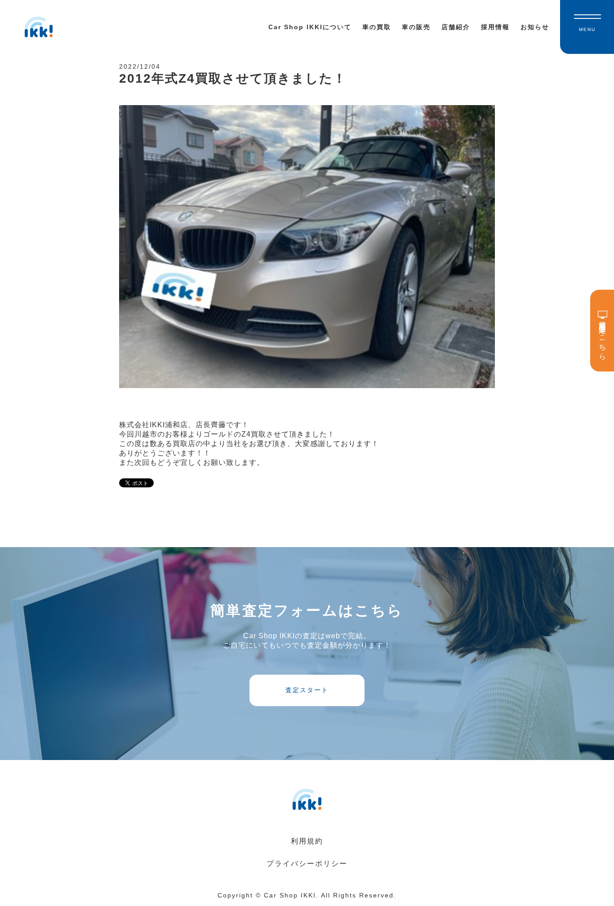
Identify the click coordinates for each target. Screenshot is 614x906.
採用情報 (495, 27)
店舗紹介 (455, 27)
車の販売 (416, 27)
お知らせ (535, 27)
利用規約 (307, 841)
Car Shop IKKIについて (309, 27)
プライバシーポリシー (307, 863)
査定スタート (307, 690)
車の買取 (376, 27)
